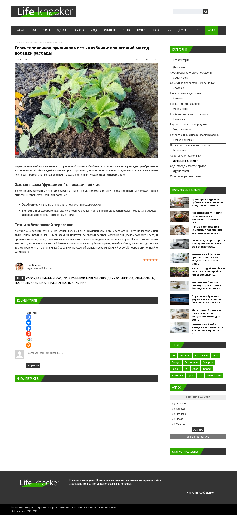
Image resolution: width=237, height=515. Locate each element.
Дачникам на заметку (50, 42)
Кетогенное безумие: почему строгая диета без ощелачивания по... (207, 285)
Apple (191, 375)
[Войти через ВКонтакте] (28, 322)
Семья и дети (180, 77)
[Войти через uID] (28, 317)
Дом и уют (179, 67)
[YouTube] (200, 483)
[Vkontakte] (179, 483)
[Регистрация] (221, 12)
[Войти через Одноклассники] (28, 345)
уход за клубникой (70, 278)
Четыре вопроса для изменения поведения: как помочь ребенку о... (207, 229)
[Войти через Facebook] (28, 328)
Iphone (207, 368)
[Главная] (43, 15)
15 (186, 368)
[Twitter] (186, 483)
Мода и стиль (180, 108)
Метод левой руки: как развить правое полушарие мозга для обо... (207, 315)
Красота (178, 98)
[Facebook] (193, 483)
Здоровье (178, 88)
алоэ (195, 368)
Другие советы (181, 171)
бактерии (177, 375)
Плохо (179, 419)
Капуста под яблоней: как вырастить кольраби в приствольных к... (209, 271)
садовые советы (141, 278)
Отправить (33, 365)
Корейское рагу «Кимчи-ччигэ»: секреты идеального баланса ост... (207, 217)
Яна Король (34, 265)
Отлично (181, 403)
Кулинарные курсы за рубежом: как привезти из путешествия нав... (207, 202)
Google (176, 362)
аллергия (208, 362)
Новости (31, 42)
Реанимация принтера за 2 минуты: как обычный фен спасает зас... (208, 243)
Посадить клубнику (30, 282)
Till (200, 375)
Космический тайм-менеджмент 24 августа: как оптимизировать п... (208, 329)
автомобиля (214, 375)
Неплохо (181, 413)
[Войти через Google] (29, 339)
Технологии (179, 150)
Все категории (181, 60)
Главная (19, 42)
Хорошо (181, 408)
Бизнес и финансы (183, 140)
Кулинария (179, 119)
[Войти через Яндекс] (28, 334)
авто (215, 355)
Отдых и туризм (182, 129)
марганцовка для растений (107, 278)
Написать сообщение (200, 492)
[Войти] (213, 12)
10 (173, 355)
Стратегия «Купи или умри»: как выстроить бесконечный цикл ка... (207, 299)
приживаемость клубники (66, 282)
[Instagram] (208, 483)
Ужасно (180, 424)
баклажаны (201, 355)
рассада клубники (40, 278)
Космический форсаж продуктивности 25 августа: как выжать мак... (206, 259)
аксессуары (191, 362)
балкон (176, 368)
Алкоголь (184, 355)
